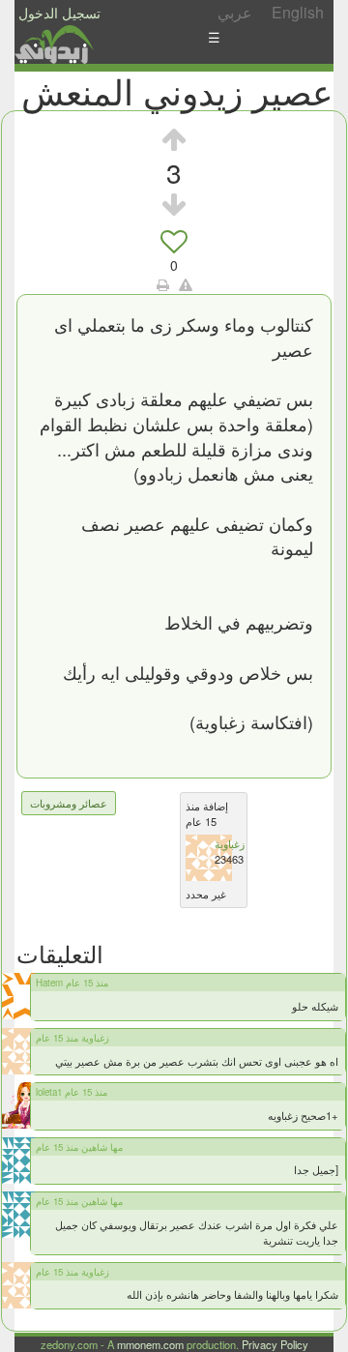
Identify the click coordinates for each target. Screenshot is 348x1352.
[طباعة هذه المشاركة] (163, 284)
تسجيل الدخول (59, 12)
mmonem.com (150, 1344)
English (298, 12)
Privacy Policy (275, 1344)
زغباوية (230, 843)
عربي (235, 12)
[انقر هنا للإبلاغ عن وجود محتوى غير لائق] (185, 284)
